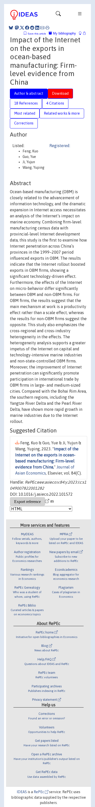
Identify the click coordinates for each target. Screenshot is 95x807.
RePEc (39, 792)
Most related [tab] (24, 113)
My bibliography (64, 33)
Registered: (59, 145)
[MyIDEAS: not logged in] (81, 33)
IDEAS (22, 792)
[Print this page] (47, 27)
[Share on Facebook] (27, 27)
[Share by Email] (42, 27)
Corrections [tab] (23, 123)
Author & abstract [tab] (28, 93)
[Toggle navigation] (58, 15)
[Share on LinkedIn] (37, 27)
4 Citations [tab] (55, 103)
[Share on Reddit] (32, 27)
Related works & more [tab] (62, 113)
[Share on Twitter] (22, 27)
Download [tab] (60, 93)
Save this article (37, 33)
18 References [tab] (26, 103)
